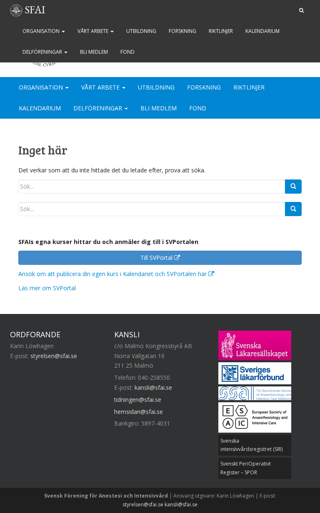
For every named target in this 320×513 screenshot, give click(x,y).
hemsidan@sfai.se (138, 412)
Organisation (41, 31)
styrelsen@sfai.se (53, 356)
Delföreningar (42, 51)
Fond (127, 51)
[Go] (293, 186)
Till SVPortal (157, 257)
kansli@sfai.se (153, 387)
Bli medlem (94, 51)
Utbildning (141, 31)
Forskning (182, 31)
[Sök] (301, 10)
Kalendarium (262, 31)
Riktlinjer (221, 31)
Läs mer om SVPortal (47, 288)
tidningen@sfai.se (137, 399)
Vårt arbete (94, 31)
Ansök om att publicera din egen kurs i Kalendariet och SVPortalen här (113, 274)
